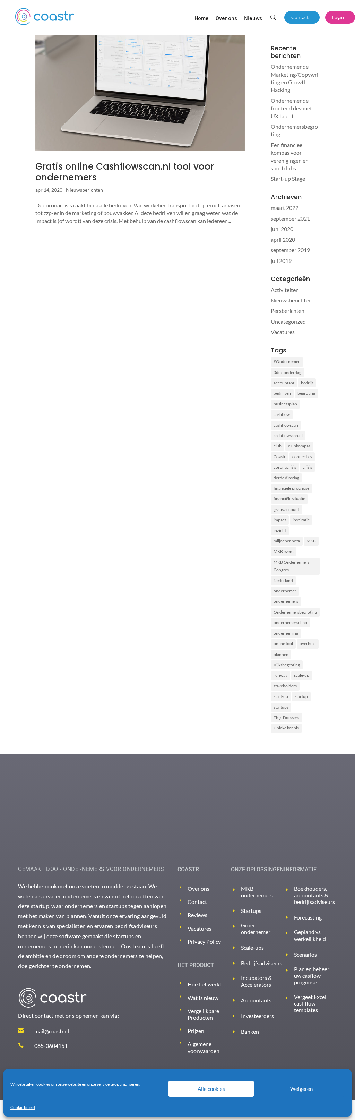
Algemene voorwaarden (203, 1047)
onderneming (286, 633)
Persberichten (287, 310)
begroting (306, 393)
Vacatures (283, 331)
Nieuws (253, 18)
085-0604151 (51, 1045)
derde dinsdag (286, 477)
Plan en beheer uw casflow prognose (311, 975)
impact (280, 519)
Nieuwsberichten (84, 190)
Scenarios (305, 954)
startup (301, 696)
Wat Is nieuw (203, 997)
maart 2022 (284, 207)
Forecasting (308, 917)
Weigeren (301, 1089)
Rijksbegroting (287, 664)
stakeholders (285, 686)
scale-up (301, 675)
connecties (302, 456)
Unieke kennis (286, 727)
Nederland (283, 580)
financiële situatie (289, 498)
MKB (311, 541)
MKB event (284, 551)
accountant (284, 382)
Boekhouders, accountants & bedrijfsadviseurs (314, 895)
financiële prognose (291, 488)
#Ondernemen (287, 361)
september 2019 (290, 250)
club (278, 445)
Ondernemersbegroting (295, 612)
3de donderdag (287, 372)
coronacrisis (285, 467)
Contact (300, 17)
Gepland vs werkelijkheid (310, 935)
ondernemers (286, 601)
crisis (307, 467)
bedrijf (307, 382)
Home (201, 18)
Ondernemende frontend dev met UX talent (291, 108)
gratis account (286, 509)
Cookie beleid (22, 1107)
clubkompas (299, 445)
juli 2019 (281, 260)
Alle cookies (211, 1089)
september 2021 (290, 218)
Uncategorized (288, 321)
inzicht (280, 530)
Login (338, 17)
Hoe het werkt (205, 984)
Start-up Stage (288, 178)
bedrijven (282, 393)
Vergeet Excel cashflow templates (310, 1003)
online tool (283, 643)
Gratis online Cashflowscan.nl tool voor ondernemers (124, 171)
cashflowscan (286, 425)
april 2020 (283, 239)
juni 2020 (282, 228)
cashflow (282, 414)
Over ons (226, 18)
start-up (281, 696)
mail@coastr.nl (51, 1031)
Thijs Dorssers (286, 717)
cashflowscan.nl (288, 435)
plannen (281, 654)
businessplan (285, 404)
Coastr (280, 456)
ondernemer (285, 590)
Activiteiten (285, 290)
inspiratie (301, 519)
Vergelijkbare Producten (203, 1014)
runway (280, 675)
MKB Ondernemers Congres (291, 565)
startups (281, 707)
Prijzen (196, 1030)
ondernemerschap (290, 622)
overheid (308, 643)
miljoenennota (287, 541)
